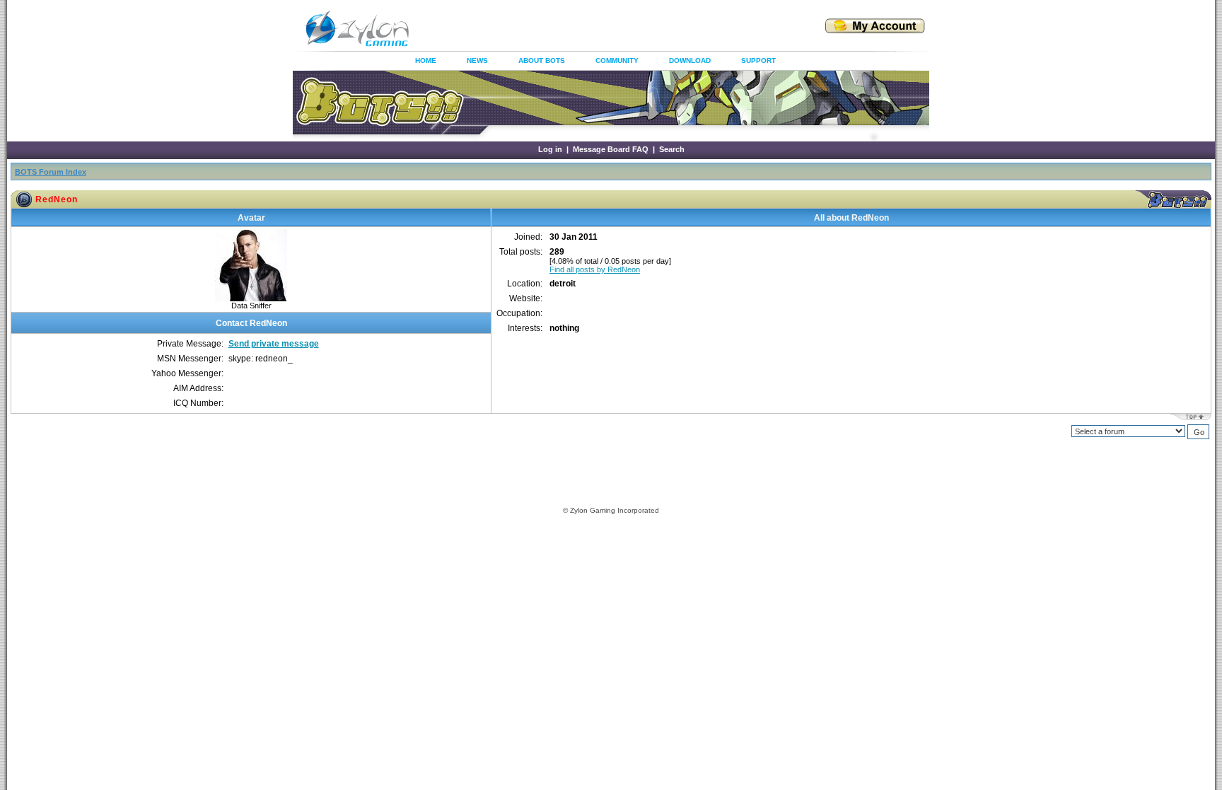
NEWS (477, 60)
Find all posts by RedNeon (594, 269)
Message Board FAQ (610, 149)
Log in (550, 149)
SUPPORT (758, 60)
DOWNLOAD (690, 60)
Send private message (273, 344)
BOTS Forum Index (50, 172)
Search (672, 149)
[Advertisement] (599, 28)
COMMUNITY (617, 60)
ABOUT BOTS (541, 60)
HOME (425, 60)
